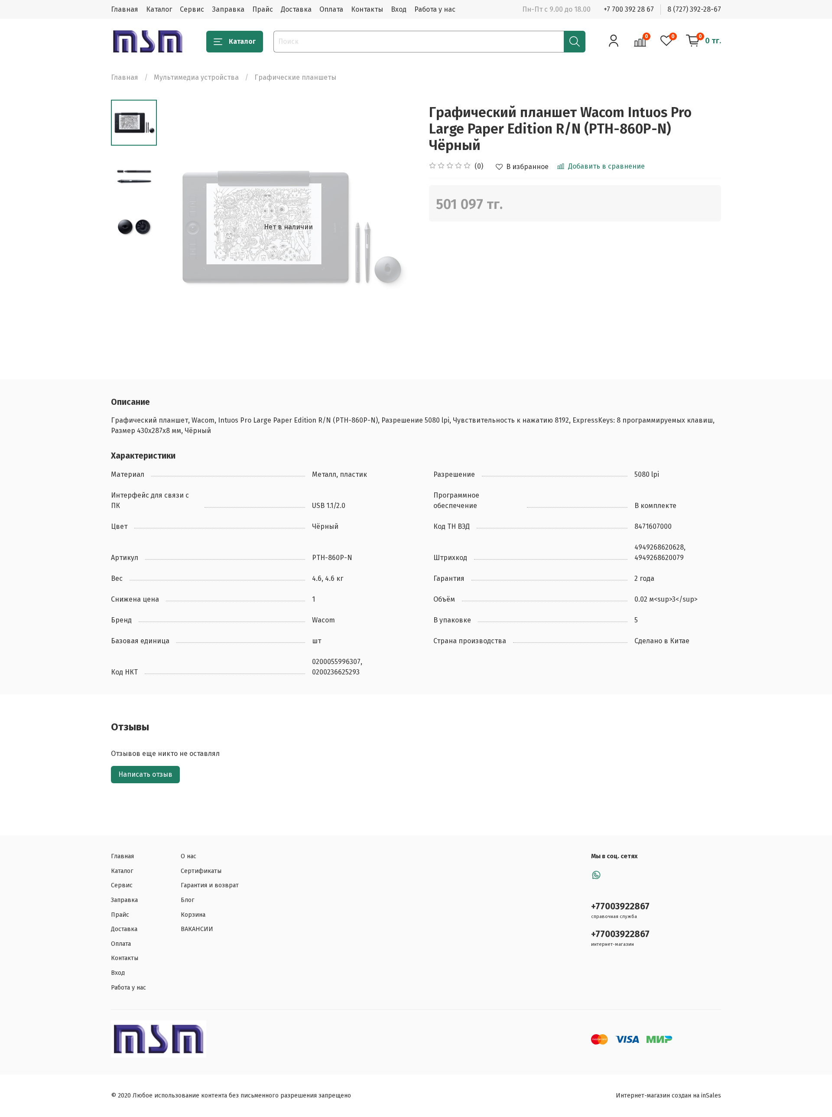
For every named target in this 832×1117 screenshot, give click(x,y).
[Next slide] (398, 227)
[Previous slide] (178, 227)
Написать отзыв (145, 774)
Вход (398, 9)
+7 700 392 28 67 (629, 9)
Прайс (262, 9)
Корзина (193, 914)
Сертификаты (201, 871)
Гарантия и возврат (210, 885)
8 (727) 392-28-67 (694, 9)
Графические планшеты (295, 77)
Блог (188, 900)
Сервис (192, 9)
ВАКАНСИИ (197, 929)
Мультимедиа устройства (196, 77)
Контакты (367, 9)
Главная (124, 9)
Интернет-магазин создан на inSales (668, 1095)
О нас (188, 856)
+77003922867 (620, 906)
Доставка (296, 9)
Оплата (331, 9)
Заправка (228, 9)
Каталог (159, 9)
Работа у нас (434, 9)
